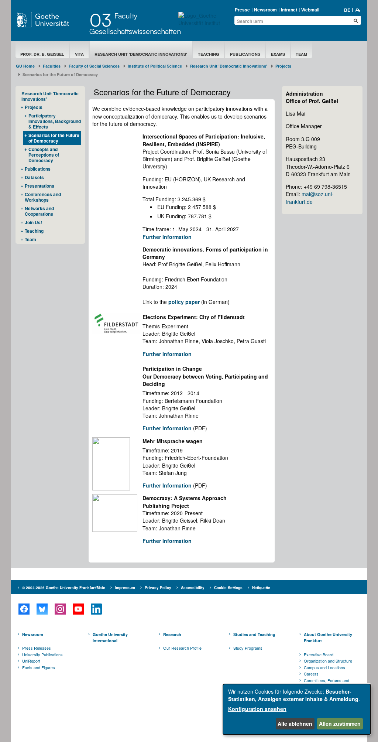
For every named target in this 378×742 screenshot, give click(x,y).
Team (301, 54)
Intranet (289, 9)
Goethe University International (110, 638)
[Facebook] (24, 609)
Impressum (125, 587)
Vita (79, 54)
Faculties (52, 66)
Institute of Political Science (155, 66)
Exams (278, 54)
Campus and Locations (324, 667)
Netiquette (261, 587)
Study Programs (247, 648)
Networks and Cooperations (39, 211)
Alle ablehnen (295, 723)
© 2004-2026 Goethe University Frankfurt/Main (63, 587)
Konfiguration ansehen (257, 708)
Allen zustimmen (340, 723)
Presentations (39, 185)
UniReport (31, 661)
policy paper (184, 301)
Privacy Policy (158, 587)
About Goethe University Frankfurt (328, 638)
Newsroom (265, 9)
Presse (242, 9)
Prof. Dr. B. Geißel (42, 54)
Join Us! (33, 222)
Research (172, 634)
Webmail (310, 9)
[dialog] (297, 709)
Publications (245, 54)
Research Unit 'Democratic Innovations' (140, 54)
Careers (311, 674)
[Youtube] (78, 609)
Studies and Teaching (254, 634)
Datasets (34, 177)
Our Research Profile (182, 648)
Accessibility (193, 587)
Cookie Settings (228, 587)
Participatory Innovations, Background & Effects (54, 121)
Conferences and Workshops (43, 197)
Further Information (167, 236)
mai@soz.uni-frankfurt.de (310, 197)
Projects (283, 66)
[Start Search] (356, 20)
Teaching (208, 54)
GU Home (25, 66)
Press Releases (36, 648)
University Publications (42, 654)
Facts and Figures (38, 667)
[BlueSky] (42, 609)
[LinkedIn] (96, 609)
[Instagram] (60, 609)
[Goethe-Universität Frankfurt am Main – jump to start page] (51, 19)
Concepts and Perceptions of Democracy (43, 155)
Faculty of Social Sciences (94, 66)
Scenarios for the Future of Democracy (53, 138)
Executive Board (318, 654)
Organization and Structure (328, 661)
